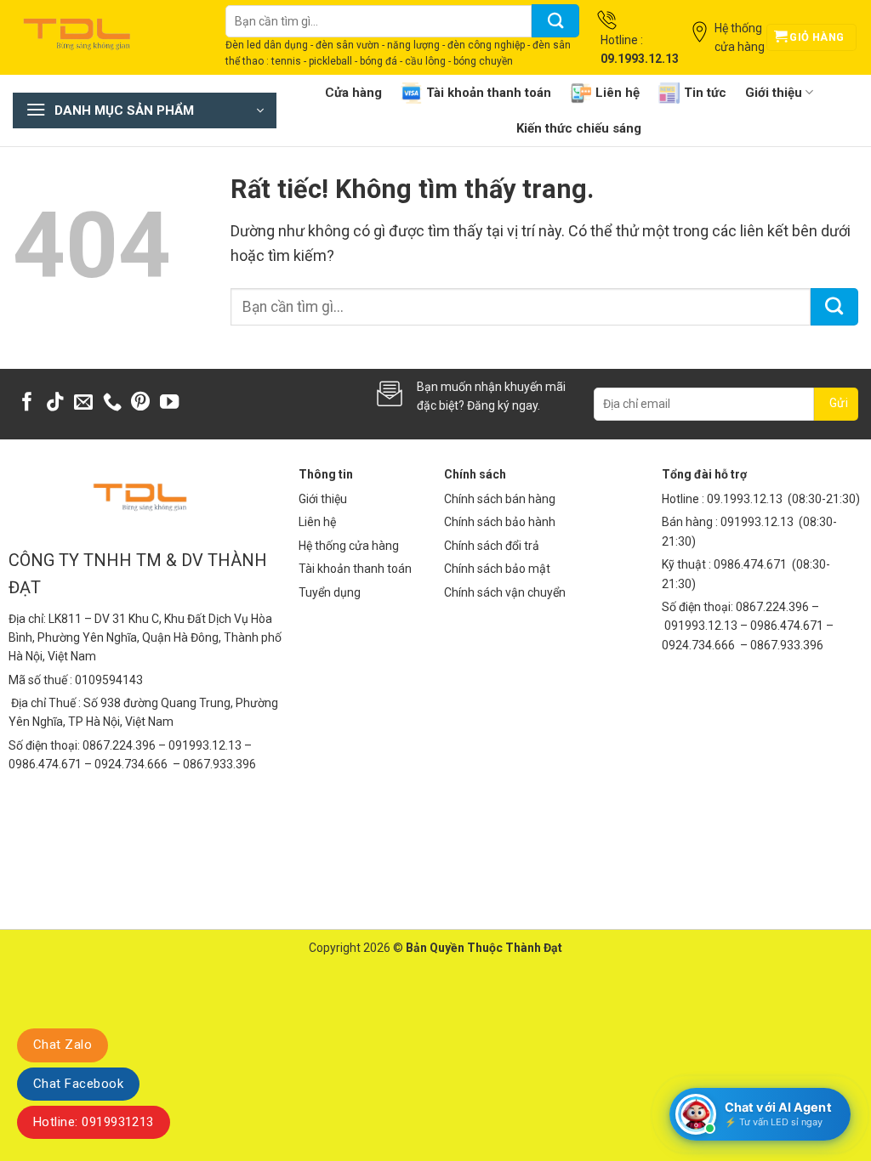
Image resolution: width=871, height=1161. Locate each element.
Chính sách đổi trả (491, 545)
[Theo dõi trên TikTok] (55, 403)
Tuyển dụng (330, 592)
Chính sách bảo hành (499, 522)
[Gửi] (555, 20)
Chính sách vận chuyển (505, 592)
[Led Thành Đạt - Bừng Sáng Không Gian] (106, 37)
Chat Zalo (62, 1044)
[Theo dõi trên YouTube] (169, 403)
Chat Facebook (78, 1083)
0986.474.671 (751, 564)
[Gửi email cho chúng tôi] (83, 403)
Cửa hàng (353, 92)
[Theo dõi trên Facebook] (27, 403)
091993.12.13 (757, 522)
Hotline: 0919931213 (93, 1122)
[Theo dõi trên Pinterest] (140, 403)
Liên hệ (617, 92)
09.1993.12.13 (745, 499)
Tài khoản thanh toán (488, 92)
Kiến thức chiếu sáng (578, 128)
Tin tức (705, 92)
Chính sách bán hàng (499, 499)
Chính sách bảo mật (497, 568)
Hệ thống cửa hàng (349, 545)
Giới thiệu (773, 92)
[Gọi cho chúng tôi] (112, 403)
